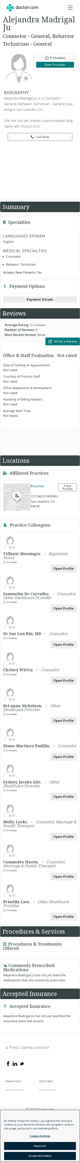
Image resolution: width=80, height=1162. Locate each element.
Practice (37, 486)
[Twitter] (21, 1063)
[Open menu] (70, 8)
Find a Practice (15, 1090)
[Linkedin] (15, 1063)
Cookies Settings (40, 1136)
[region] (40, 1136)
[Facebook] (8, 1063)
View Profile (67, 487)
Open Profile (63, 568)
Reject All (40, 1146)
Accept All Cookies (40, 1156)
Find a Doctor (47, 1090)
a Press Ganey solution (28, 1047)
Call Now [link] (42, 137)
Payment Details (40, 299)
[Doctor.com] (22, 8)
